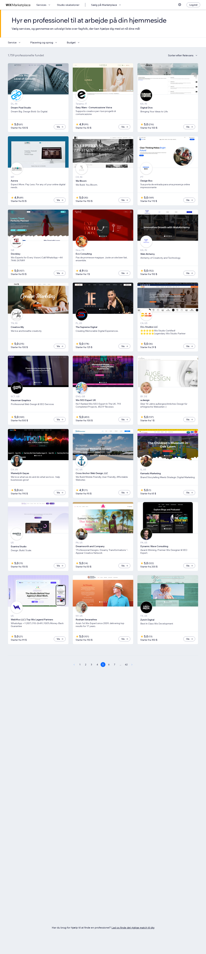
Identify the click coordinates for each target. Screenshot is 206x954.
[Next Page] (132, 664)
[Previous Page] (74, 664)
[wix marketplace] (18, 5)
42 (126, 664)
